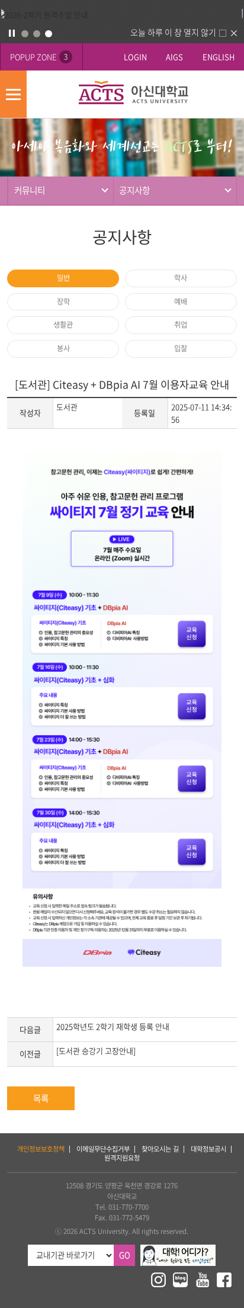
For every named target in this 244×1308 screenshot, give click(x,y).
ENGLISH (219, 56)
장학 (63, 301)
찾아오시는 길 (160, 1149)
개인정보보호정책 (41, 1149)
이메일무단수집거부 (103, 1149)
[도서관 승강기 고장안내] (96, 1050)
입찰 (180, 348)
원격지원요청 (122, 1158)
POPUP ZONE (39, 56)
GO (124, 1255)
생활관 (63, 324)
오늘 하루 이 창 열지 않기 (173, 32)
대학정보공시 (208, 1149)
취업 (180, 324)
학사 (180, 277)
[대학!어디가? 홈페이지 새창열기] (178, 1250)
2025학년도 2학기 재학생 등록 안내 (112, 1026)
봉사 (63, 348)
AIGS (174, 56)
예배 (180, 301)
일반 (63, 277)
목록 (41, 1098)
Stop (11, 33)
